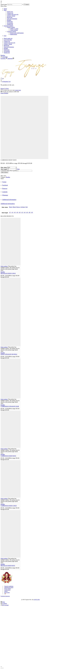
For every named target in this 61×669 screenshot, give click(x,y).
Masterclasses (13, 34)
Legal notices (7, 590)
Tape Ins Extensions (12, 18)
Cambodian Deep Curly (9, 505)
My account (7, 592)
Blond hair (9, 17)
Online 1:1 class (14, 28)
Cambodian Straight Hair (10, 406)
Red (26, 207)
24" (25, 212)
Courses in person (11, 31)
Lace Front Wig (8, 40)
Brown (18, 207)
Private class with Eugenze (17, 33)
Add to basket (4, 172)
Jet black (22, 207)
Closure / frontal (11, 16)
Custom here (18, 90)
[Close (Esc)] (1, 666)
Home (5, 8)
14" (12, 212)
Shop (5, 10)
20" (20, 212)
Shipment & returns (8, 587)
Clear (18, 169)
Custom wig (7, 41)
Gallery (6, 591)
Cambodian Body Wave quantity (9, 170)
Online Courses (11, 27)
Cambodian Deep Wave (8, 456)
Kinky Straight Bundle (9, 354)
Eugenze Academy (8, 25)
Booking (3, 55)
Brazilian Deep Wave (8, 565)
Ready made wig (8, 38)
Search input (4, 4)
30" (32, 212)
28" (30, 212)
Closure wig (10, 13)
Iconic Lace (10, 11)
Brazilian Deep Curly (8, 273)
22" (22, 212)
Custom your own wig (12, 14)
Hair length (4, 169)
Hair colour (4, 167)
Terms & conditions (8, 586)
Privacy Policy (7, 588)
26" (27, 212)
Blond (14, 207)
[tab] (9, 199)
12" (10, 212)
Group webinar (14, 30)
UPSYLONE (37, 599)
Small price (10, 21)
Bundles (9, 20)
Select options (4, 266)
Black (10, 207)
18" (17, 212)
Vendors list (10, 24)
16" (15, 212)
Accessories (10, 23)
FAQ (5, 35)
